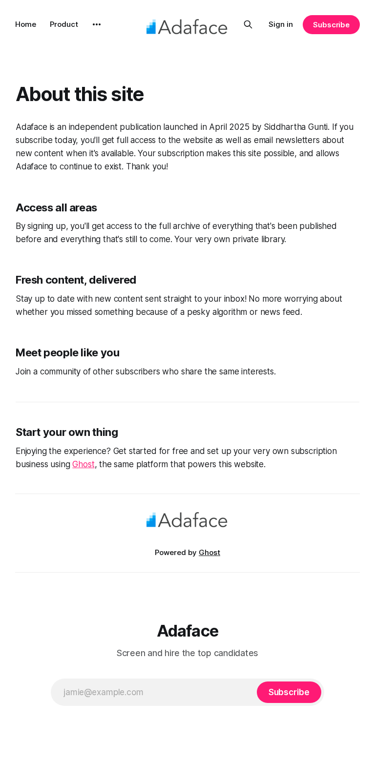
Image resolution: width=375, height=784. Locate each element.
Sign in (281, 24)
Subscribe (331, 24)
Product (64, 24)
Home (25, 24)
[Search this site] (248, 24)
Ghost (83, 464)
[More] (96, 24)
